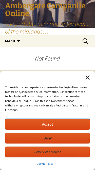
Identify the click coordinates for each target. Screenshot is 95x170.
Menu (10, 40)
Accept (47, 124)
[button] (87, 77)
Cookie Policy (45, 163)
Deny (47, 138)
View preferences (47, 152)
